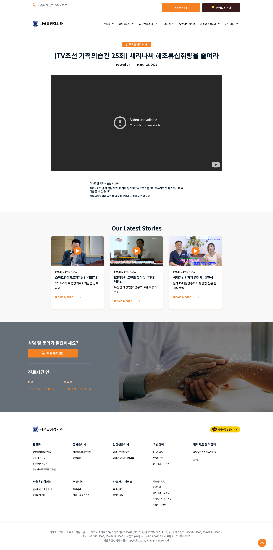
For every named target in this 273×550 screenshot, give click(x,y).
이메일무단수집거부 (162, 498)
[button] (108, 23)
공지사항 (77, 489)
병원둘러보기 (39, 495)
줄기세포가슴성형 (161, 463)
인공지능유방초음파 (82, 452)
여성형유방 (158, 452)
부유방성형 (158, 457)
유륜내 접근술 (39, 457)
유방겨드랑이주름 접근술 (44, 469)
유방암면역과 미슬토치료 (204, 452)
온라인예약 (118, 489)
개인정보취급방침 (161, 492)
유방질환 (77, 457)
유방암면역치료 (187, 24)
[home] (53, 23)
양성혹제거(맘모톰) (42, 452)
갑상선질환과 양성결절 (123, 457)
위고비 (196, 460)
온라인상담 (118, 495)
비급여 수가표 (159, 504)
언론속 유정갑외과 (81, 495)
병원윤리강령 (159, 481)
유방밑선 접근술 (40, 463)
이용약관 (157, 487)
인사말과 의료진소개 (42, 489)
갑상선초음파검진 (121, 452)
